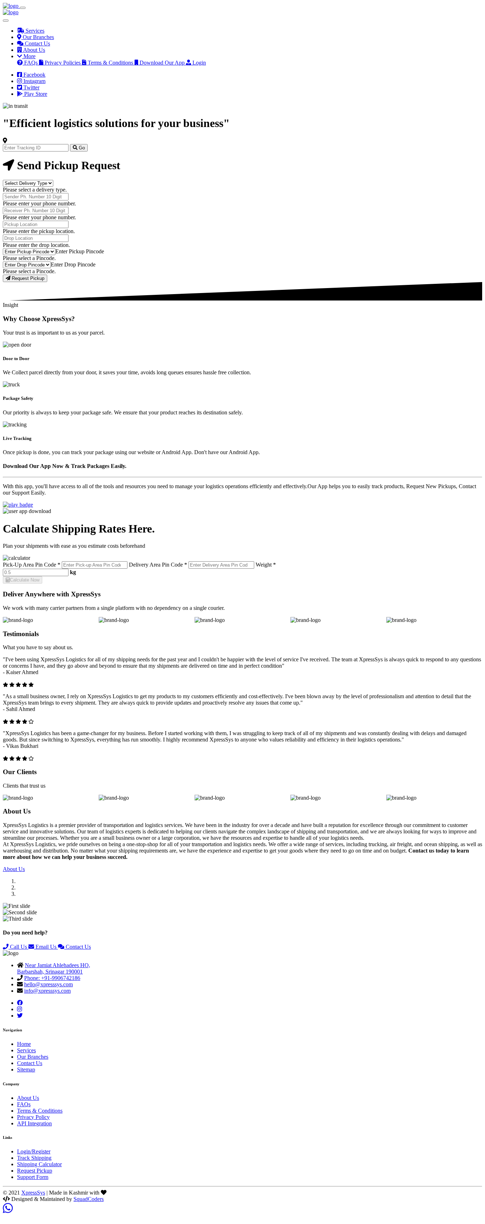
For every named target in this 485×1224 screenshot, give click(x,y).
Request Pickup (27, 278)
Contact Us (77, 947)
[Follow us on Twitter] (20, 1016)
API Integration (34, 1123)
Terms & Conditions (39, 1111)
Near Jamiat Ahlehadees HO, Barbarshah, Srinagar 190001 (53, 968)
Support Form (32, 1177)
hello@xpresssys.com (48, 984)
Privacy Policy (33, 1117)
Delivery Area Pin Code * (158, 565)
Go (81, 147)
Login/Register (33, 1151)
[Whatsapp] (8, 1210)
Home (24, 1044)
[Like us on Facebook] (20, 1003)
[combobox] (79, 251)
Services (26, 1050)
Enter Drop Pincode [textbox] (73, 264)
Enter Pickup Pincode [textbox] (79, 251)
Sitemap (26, 1069)
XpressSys (33, 1193)
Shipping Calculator (39, 1164)
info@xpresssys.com (47, 991)
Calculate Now (24, 580)
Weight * (266, 565)
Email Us (46, 947)
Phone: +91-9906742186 (52, 978)
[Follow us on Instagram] (19, 1009)
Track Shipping (34, 1158)
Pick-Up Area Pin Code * (31, 565)
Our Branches (32, 1057)
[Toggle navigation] (23, 8)
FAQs (24, 1104)
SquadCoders (88, 1199)
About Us (14, 869)
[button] (26, 56)
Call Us (18, 947)
